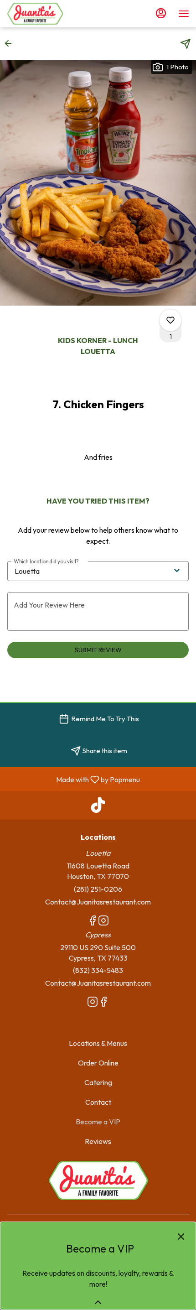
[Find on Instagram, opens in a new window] (103, 922)
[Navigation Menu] (184, 13)
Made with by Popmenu (73, 779)
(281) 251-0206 (98, 889)
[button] (11, 43)
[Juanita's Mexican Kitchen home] (48, 13)
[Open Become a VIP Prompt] (98, 1302)
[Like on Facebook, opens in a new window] (92, 922)
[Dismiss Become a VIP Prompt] (181, 1237)
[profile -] (160, 13)
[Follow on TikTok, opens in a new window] (98, 807)
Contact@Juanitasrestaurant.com (98, 901)
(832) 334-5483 (98, 970)
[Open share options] (185, 44)
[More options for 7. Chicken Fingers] (170, 320)
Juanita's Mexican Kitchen (98, 1180)
